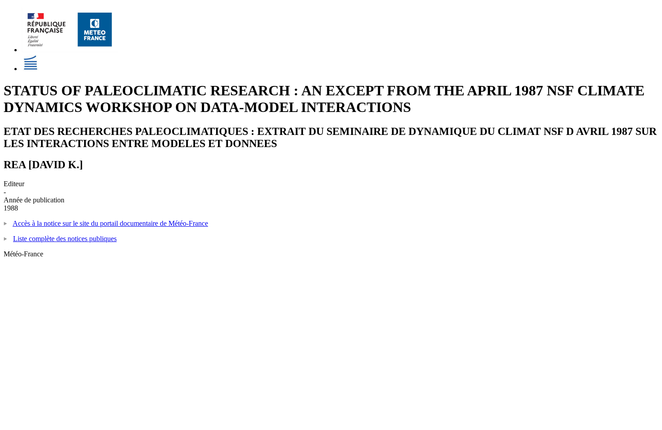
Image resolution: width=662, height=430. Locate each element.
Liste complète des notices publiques (65, 238)
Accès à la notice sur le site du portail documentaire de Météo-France (110, 223)
